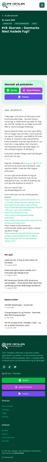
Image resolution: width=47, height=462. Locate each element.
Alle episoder (7, 406)
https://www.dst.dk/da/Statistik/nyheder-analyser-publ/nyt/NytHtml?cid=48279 (22, 234)
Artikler (5, 430)
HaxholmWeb (19, 453)
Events (5, 434)
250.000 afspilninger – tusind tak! (19, 305)
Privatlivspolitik (7, 457)
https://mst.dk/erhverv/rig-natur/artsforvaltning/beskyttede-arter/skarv (19, 215)
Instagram (27, 163)
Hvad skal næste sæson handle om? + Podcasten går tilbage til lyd (21, 271)
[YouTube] (15, 367)
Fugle (34, 24)
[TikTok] (9, 367)
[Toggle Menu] (41, 5)
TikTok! (39, 163)
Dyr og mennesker (22, 24)
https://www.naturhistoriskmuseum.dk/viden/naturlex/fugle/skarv (23, 221)
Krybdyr (5, 416)
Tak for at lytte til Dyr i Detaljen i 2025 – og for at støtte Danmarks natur (23, 323)
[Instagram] (4, 367)
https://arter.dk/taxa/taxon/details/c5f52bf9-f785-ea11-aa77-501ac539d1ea (23, 208)
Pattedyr (5, 409)
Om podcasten (8, 437)
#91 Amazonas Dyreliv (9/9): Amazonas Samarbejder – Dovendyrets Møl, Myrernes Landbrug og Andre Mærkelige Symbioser (23, 283)
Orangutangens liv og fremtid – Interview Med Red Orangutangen (22, 313)
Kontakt (5, 441)
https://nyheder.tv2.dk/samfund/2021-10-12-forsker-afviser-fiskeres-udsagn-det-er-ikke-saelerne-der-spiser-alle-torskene (23, 202)
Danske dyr (7, 24)
